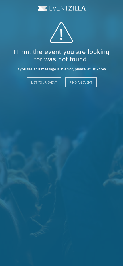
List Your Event (44, 82)
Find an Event (81, 82)
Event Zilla (62, 8)
